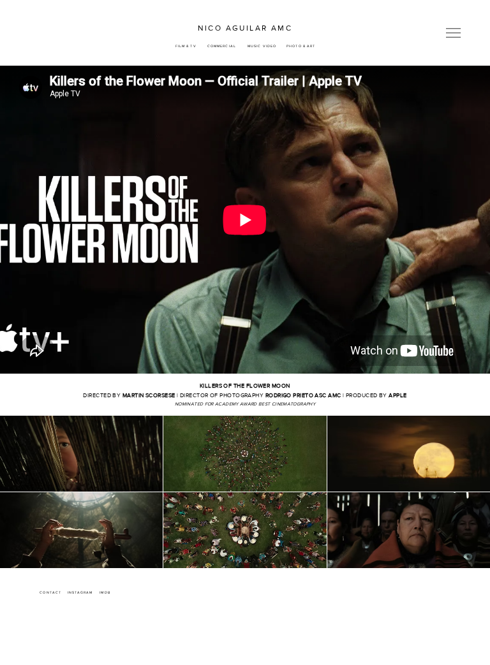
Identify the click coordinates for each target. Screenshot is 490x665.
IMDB (105, 592)
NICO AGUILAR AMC (245, 28)
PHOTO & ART (300, 46)
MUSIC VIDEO (262, 46)
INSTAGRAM (80, 592)
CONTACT (50, 592)
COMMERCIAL (221, 46)
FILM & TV (186, 46)
